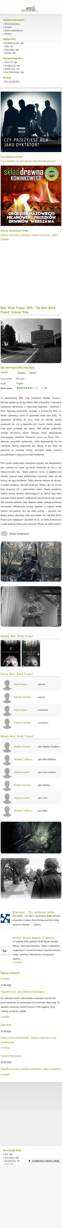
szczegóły (17, 962)
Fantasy (22, 373)
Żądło (9, 46)
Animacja (8, 33)
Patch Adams (12, 49)
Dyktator (10, 52)
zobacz (37, 924)
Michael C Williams (23, 759)
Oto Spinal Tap (12, 1160)
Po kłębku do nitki (14, 43)
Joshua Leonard (21, 772)
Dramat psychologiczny (14, 30)
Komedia (8, 27)
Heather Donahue (22, 746)
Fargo (9, 1164)
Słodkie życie (12, 68)
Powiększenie (12, 65)
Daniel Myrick (20, 684)
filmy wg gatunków (12, 81)
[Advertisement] (31, 275)
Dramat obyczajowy (12, 23)
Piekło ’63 (11, 62)
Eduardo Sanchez (22, 697)
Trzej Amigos (12, 1157)
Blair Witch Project (14, 72)
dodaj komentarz (19, 533)
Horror (33, 373)
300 (8, 1154)
